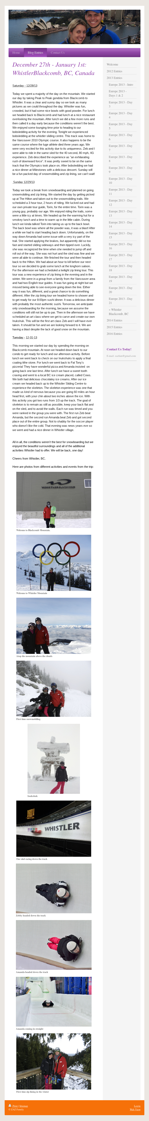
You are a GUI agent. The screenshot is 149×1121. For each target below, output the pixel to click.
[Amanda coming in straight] (54, 1002)
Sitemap (23, 1106)
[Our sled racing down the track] (53, 829)
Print (15, 1106)
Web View (135, 1109)
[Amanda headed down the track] (54, 945)
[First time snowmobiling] (53, 689)
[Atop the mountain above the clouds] (53, 626)
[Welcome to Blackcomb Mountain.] (53, 500)
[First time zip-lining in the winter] (53, 1061)
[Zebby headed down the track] (54, 888)
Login (137, 1106)
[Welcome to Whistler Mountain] (53, 563)
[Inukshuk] (54, 759)
